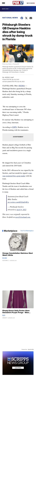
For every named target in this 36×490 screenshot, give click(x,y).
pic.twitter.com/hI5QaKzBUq (18, 202)
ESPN (14, 127)
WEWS (21, 85)
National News (10, 18)
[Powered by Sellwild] (31, 349)
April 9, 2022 (21, 209)
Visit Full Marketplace (27, 231)
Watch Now (30, 3)
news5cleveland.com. (22, 217)
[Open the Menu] (3, 3)
